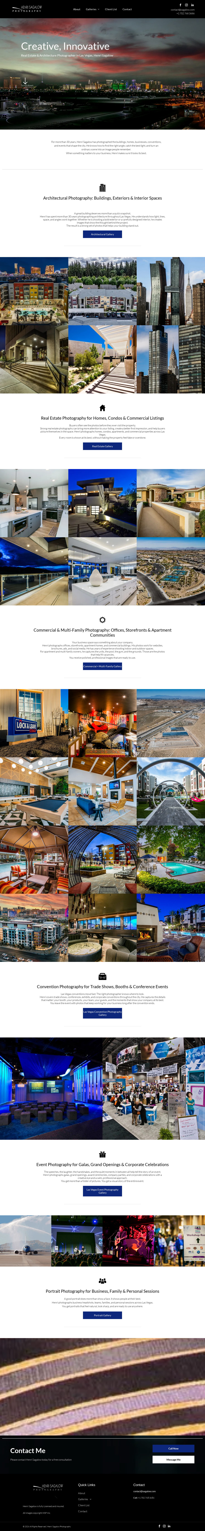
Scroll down (27, 85)
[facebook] (180, 5)
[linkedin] (192, 5)
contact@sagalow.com (183, 9)
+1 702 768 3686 (186, 13)
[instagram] (186, 5)
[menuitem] (76, 9)
